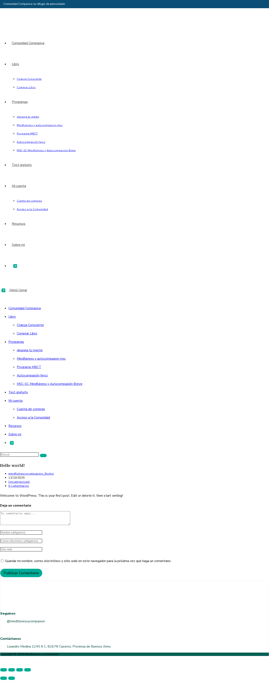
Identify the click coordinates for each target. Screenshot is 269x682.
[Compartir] (19, 670)
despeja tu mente (30, 350)
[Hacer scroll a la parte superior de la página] (1, 660)
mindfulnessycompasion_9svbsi (31, 474)
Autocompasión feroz (32, 375)
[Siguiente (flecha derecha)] (11, 678)
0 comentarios (18, 486)
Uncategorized (19, 482)
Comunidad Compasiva (24, 308)
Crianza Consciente (30, 325)
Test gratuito (18, 392)
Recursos (14, 426)
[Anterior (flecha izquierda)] (3, 678)
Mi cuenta (15, 401)
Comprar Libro (27, 333)
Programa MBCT (29, 367)
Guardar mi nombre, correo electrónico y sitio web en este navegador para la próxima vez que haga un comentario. (88, 561)
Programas (16, 342)
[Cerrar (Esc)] (27, 670)
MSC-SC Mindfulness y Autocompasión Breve (49, 384)
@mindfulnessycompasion (26, 621)
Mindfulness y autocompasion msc (41, 359)
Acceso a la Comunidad (33, 417)
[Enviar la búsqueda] (43, 455)
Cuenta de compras (31, 409)
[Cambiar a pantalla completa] (11, 670)
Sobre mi (14, 434)
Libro (12, 317)
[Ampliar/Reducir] (3, 670)
